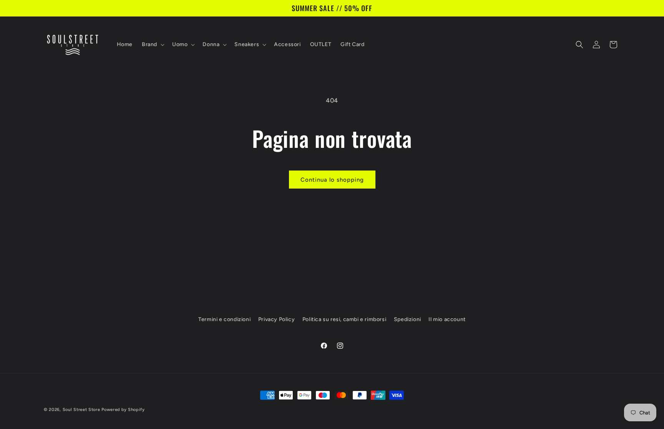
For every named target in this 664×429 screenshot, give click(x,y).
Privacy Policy (276, 319)
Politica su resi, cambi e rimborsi (344, 319)
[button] (152, 44)
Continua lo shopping (332, 179)
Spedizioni (407, 319)
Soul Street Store (81, 409)
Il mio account (446, 319)
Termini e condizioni (224, 319)
